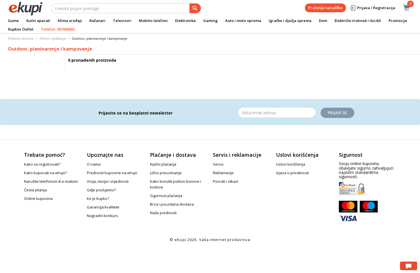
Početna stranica (20, 38)
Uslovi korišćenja (290, 164)
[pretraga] (195, 8)
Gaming (210, 20)
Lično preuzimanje (166, 172)
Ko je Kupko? (98, 198)
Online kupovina (38, 198)
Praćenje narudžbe (325, 7)
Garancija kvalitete (103, 207)
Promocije (398, 20)
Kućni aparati (38, 20)
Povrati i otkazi (225, 181)
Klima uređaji (70, 20)
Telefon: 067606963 (58, 29)
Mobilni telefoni (153, 20)
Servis (218, 164)
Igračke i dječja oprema (290, 20)
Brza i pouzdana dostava (172, 204)
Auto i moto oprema (243, 20)
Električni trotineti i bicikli (358, 20)
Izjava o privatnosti (292, 172)
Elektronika (185, 20)
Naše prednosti (163, 212)
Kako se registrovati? (42, 164)
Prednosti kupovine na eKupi (112, 172)
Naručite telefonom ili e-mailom (51, 181)
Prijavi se (337, 112)
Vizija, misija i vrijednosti (108, 181)
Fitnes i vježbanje (53, 38)
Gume (13, 20)
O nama (94, 164)
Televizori (122, 20)
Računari (97, 20)
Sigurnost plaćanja (166, 195)
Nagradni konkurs (102, 215)
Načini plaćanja (163, 164)
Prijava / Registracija (376, 7)
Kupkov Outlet (20, 29)
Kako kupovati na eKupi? (45, 172)
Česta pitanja (35, 189)
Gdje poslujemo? (101, 189)
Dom (323, 20)
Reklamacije (223, 172)
